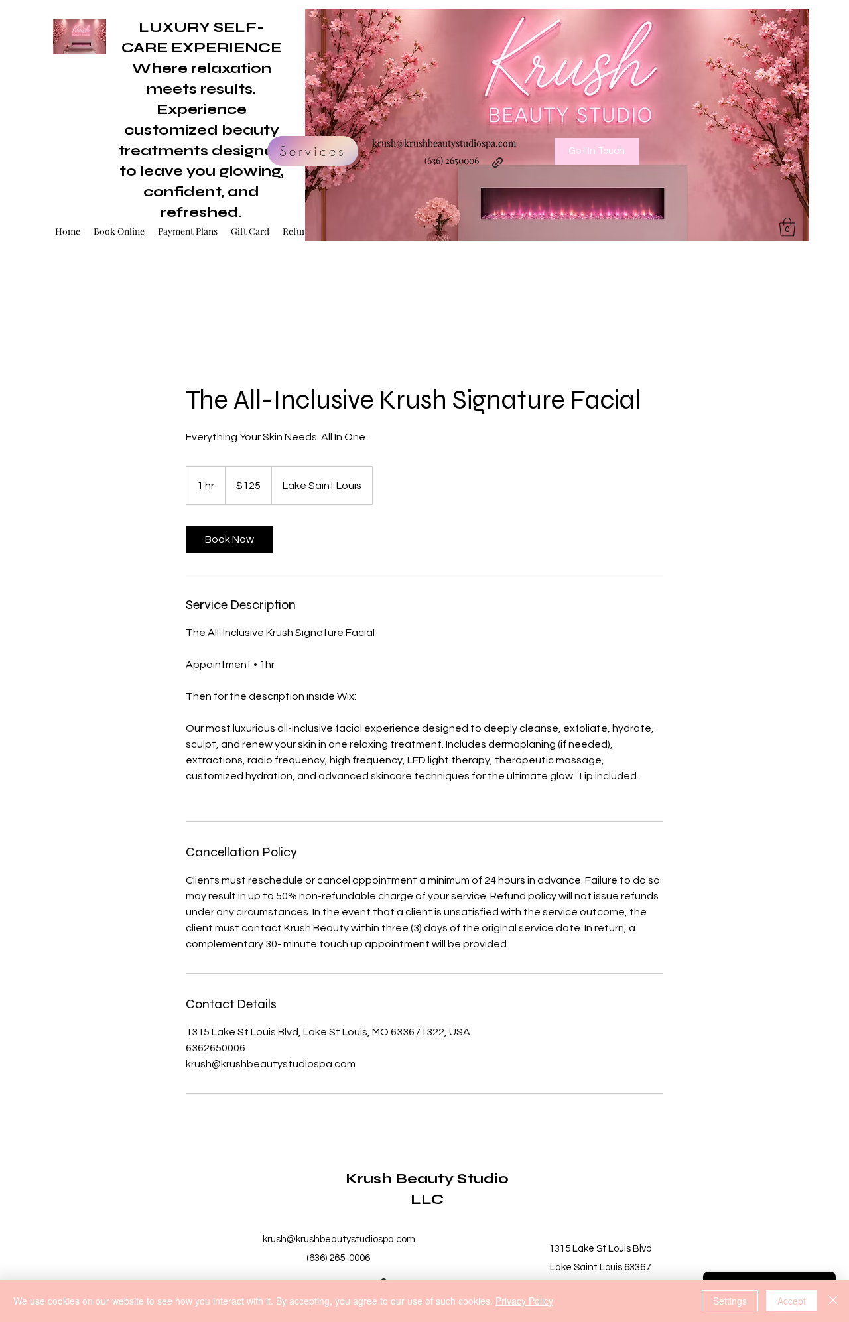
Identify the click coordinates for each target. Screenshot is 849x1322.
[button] (787, 227)
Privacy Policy (524, 1300)
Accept (791, 1300)
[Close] (833, 1300)
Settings (730, 1300)
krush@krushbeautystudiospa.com (444, 143)
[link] (229, 539)
